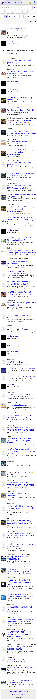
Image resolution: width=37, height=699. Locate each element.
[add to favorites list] (8, 28)
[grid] (10, 16)
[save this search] (34, 7)
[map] (18, 16)
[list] (3, 16)
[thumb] (6, 16)
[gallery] (14, 16)
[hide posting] (25, 37)
